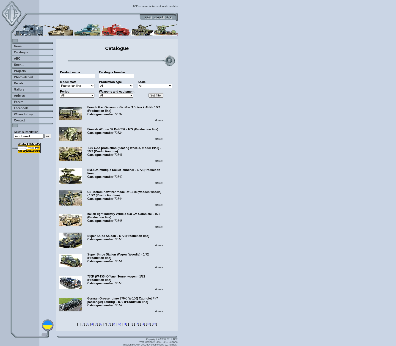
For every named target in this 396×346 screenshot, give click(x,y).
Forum (18, 102)
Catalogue (21, 52)
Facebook (21, 108)
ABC (17, 58)
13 (136, 324)
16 (154, 324)
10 (119, 324)
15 (148, 324)
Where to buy (23, 114)
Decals (18, 83)
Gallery (19, 89)
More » (159, 120)
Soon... (19, 64)
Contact (19, 120)
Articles (19, 95)
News (18, 46)
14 (142, 324)
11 (124, 324)
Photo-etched (23, 77)
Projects (20, 71)
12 (130, 324)
